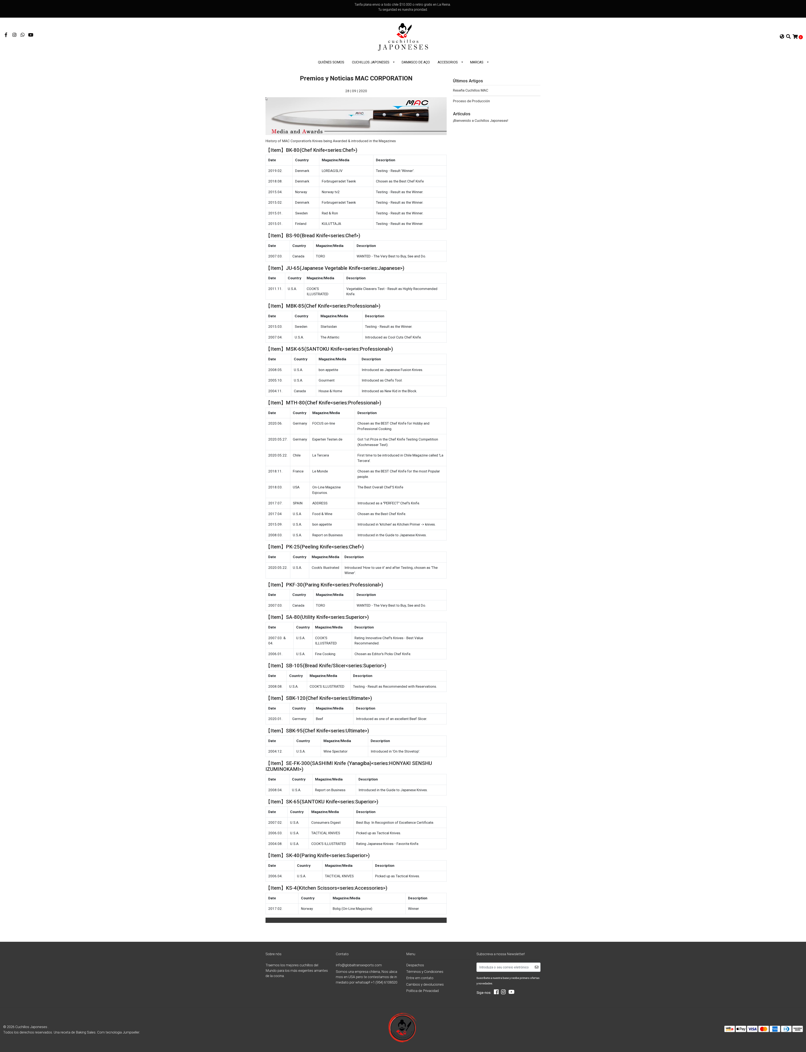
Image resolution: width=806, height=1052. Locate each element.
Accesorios (448, 62)
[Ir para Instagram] (14, 35)
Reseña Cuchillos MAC (470, 90)
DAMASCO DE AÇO (416, 62)
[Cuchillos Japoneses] (403, 37)
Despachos (415, 965)
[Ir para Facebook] (6, 35)
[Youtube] (30, 35)
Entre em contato (419, 978)
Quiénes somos (331, 62)
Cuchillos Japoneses (370, 62)
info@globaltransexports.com (359, 965)
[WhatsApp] (23, 35)
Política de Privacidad (422, 991)
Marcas (476, 62)
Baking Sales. (86, 1032)
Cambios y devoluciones (425, 984)
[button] (782, 37)
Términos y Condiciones (424, 971)
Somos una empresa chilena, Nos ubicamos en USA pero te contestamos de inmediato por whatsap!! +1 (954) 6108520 (366, 976)
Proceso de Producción (471, 101)
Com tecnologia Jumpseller (118, 1032)
